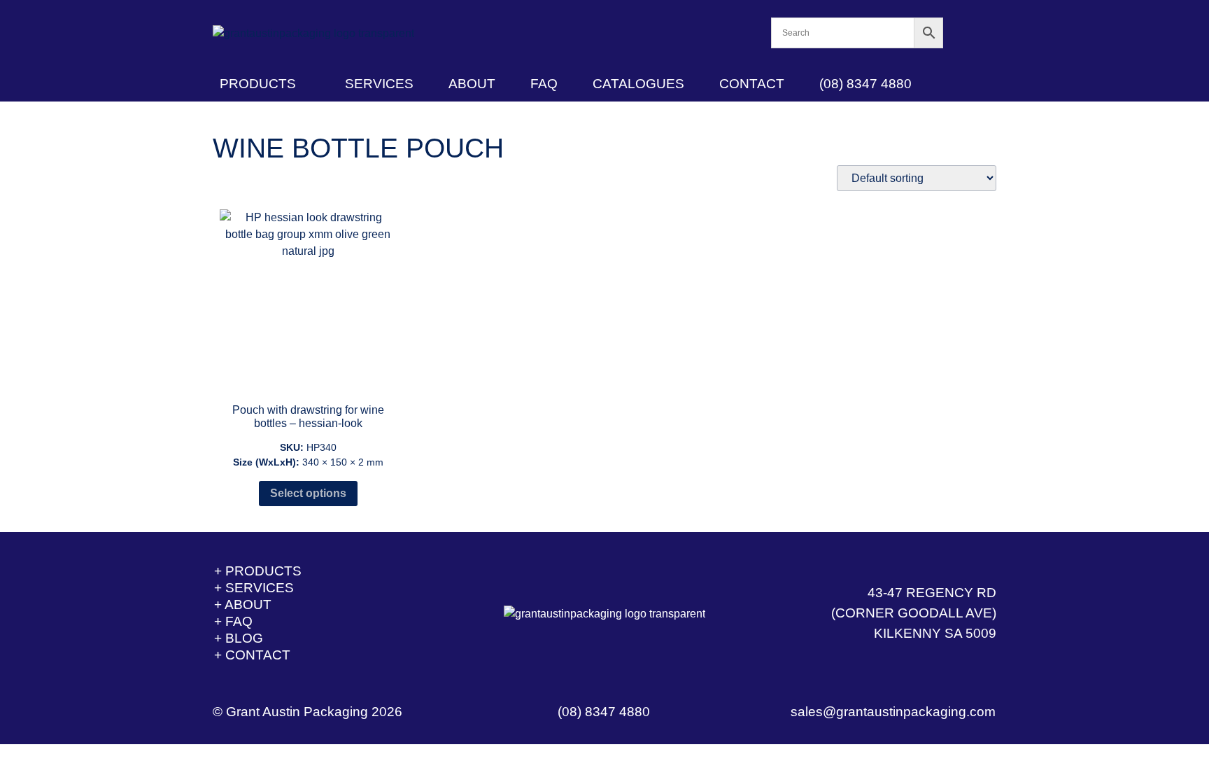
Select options (308, 493)
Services (379, 83)
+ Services (254, 587)
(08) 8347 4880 (865, 83)
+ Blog (238, 638)
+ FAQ (233, 621)
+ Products (258, 571)
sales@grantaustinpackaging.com (893, 711)
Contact (751, 83)
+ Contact (252, 655)
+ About (242, 604)
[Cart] (970, 33)
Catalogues (638, 83)
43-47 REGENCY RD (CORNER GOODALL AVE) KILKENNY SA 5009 (913, 613)
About (471, 83)
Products (258, 83)
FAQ (544, 83)
